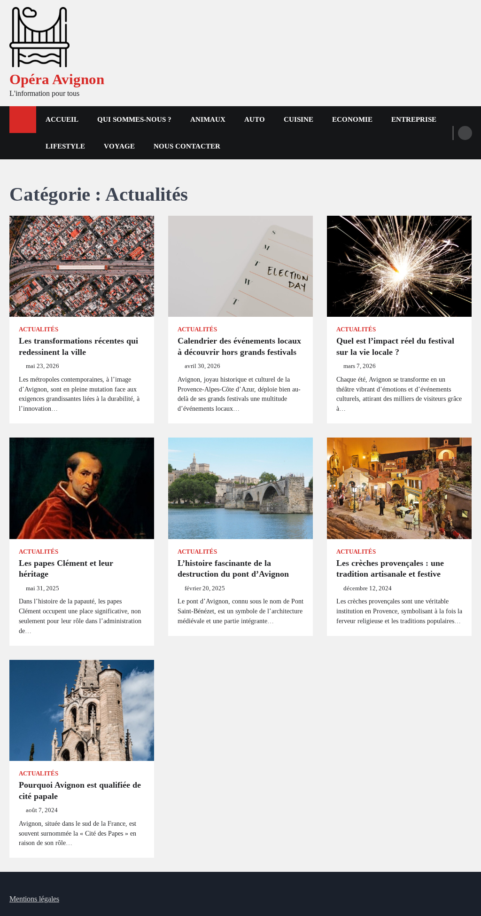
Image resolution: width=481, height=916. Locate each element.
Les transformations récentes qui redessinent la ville (78, 346)
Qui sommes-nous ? (134, 119)
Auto (254, 119)
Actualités (38, 329)
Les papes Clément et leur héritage (66, 568)
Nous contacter (187, 146)
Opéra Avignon (56, 79)
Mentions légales (34, 899)
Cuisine (298, 119)
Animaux (207, 119)
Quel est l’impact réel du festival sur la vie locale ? (395, 346)
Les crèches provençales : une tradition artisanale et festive (390, 568)
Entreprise (413, 119)
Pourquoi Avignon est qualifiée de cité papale (80, 790)
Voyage (119, 146)
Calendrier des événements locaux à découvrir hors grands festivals (239, 346)
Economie (352, 119)
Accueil (62, 119)
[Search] (465, 133)
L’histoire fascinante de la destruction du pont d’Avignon (233, 568)
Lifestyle (65, 146)
